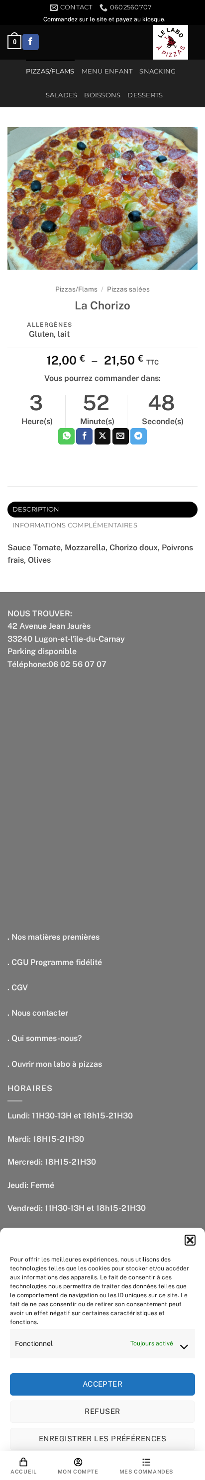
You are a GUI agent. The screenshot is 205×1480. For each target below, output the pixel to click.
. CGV (17, 987)
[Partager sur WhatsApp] (66, 436)
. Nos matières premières (53, 937)
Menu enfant (107, 71)
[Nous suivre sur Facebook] (30, 42)
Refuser (102, 1411)
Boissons (102, 95)
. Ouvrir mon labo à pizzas (54, 1064)
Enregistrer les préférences (102, 1438)
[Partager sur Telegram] (138, 436)
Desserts (145, 95)
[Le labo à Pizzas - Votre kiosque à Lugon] (170, 42)
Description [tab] (36, 509)
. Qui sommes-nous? (44, 1038)
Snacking (157, 71)
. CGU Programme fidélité (54, 962)
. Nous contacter (37, 1013)
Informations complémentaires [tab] (74, 525)
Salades (62, 95)
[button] (190, 1240)
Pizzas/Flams (50, 71)
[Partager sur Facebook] (84, 436)
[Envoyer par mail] (120, 436)
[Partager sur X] (103, 436)
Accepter (103, 1384)
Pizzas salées (128, 289)
